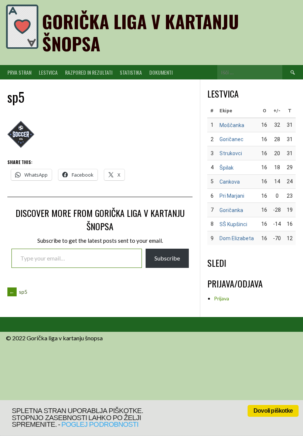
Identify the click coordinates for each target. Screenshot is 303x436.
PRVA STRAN (19, 72)
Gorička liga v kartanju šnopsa (140, 32)
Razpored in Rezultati (88, 72)
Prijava (221, 298)
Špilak (226, 168)
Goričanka (231, 210)
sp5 (18, 292)
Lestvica (48, 72)
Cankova (229, 182)
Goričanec (231, 139)
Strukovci (230, 153)
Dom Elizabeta (236, 238)
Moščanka (231, 125)
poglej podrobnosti (99, 424)
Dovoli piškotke (273, 411)
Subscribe (167, 258)
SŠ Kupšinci (233, 224)
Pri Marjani (231, 196)
